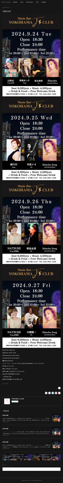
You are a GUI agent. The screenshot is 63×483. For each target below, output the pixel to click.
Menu (22, 2)
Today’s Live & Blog (6, 2)
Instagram (44, 2)
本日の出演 (5, 415)
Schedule (15, 2)
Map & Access (29, 2)
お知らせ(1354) (5, 383)
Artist (37, 2)
